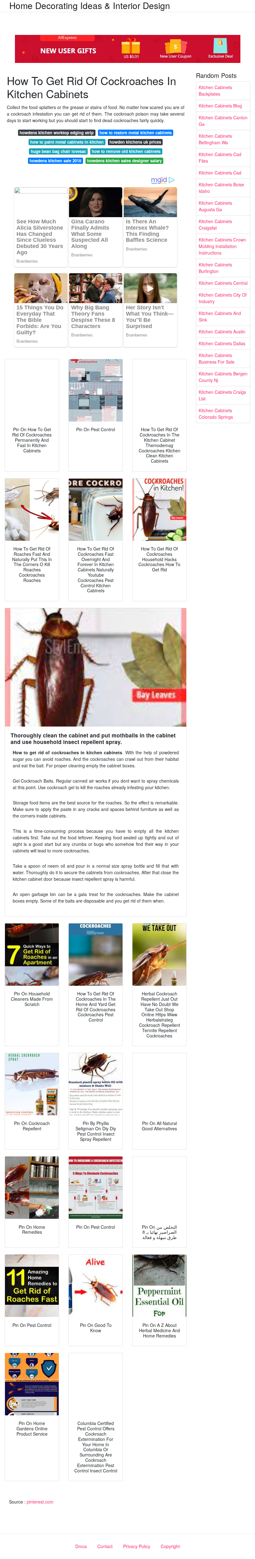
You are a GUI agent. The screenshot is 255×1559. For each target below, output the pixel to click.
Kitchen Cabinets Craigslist (215, 224)
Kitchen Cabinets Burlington (215, 267)
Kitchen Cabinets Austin (222, 331)
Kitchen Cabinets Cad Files (220, 157)
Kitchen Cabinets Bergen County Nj (223, 376)
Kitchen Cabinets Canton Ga (223, 120)
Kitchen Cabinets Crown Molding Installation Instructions (222, 246)
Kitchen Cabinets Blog (220, 106)
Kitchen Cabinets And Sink (220, 316)
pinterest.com (40, 1502)
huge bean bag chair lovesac (58, 151)
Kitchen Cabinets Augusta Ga (215, 206)
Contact (105, 1546)
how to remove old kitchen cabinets (126, 151)
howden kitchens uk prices (135, 142)
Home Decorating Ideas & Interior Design (89, 5)
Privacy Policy (136, 1546)
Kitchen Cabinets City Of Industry (223, 298)
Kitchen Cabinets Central (223, 283)
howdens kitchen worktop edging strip (57, 133)
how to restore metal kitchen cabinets (136, 133)
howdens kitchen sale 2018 (55, 161)
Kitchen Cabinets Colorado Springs (216, 413)
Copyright (170, 1546)
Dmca (81, 1546)
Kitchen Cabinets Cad (220, 172)
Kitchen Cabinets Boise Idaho (221, 187)
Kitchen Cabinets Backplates (215, 90)
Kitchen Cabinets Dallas (222, 343)
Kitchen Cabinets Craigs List (222, 395)
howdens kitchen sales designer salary (124, 161)
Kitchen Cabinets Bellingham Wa (215, 139)
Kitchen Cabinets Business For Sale (216, 358)
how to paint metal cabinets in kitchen (67, 142)
